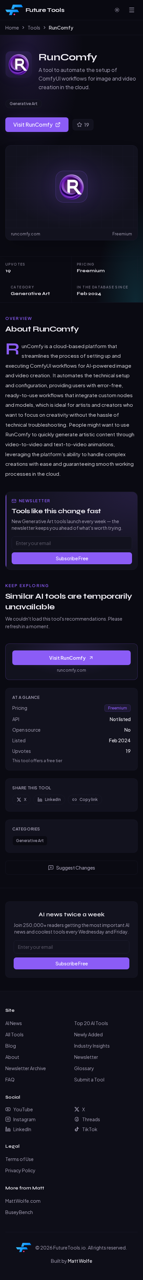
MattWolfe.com (23, 1201)
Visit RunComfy (33, 124)
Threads (91, 1119)
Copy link (88, 799)
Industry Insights (92, 1046)
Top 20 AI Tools (91, 1023)
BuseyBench (19, 1212)
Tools (34, 27)
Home (12, 27)
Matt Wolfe (80, 1261)
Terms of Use (19, 1159)
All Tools (14, 1034)
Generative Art (24, 103)
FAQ (10, 1079)
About (12, 1057)
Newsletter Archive (25, 1068)
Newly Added (88, 1034)
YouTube (23, 1109)
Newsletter (86, 1057)
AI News (13, 1023)
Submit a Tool (89, 1079)
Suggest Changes (75, 868)
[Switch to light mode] (117, 10)
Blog (10, 1046)
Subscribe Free (72, 558)
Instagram (24, 1119)
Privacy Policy (20, 1170)
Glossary (84, 1068)
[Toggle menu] (132, 10)
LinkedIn (53, 799)
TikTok (89, 1129)
